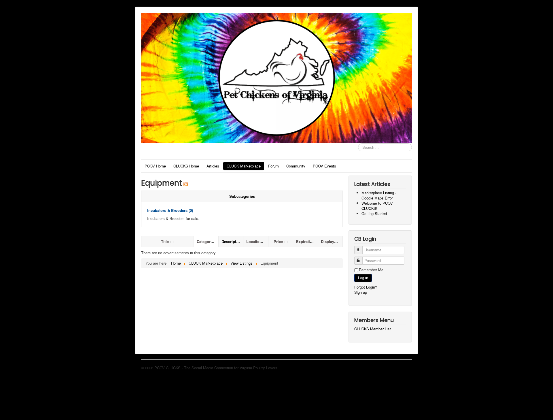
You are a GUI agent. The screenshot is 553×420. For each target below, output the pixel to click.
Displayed (329, 241)
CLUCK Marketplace (244, 166)
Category (205, 241)
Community (295, 166)
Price (278, 241)
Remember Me (371, 269)
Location (254, 241)
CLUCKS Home (186, 166)
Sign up (360, 292)
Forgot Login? (365, 287)
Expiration (305, 241)
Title (165, 241)
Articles (213, 166)
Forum (273, 166)
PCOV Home (155, 166)
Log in (363, 277)
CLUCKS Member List (372, 329)
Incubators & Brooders (170, 210)
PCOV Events (324, 166)
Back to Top (402, 367)
